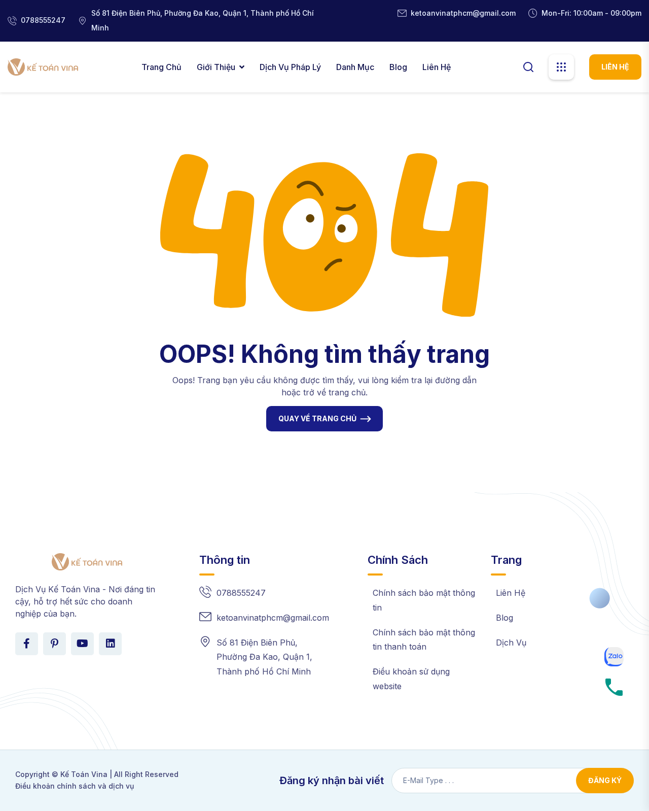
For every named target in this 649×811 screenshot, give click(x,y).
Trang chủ (161, 67)
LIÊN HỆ (615, 66)
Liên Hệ (436, 67)
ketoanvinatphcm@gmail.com (463, 13)
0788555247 (43, 20)
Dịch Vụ (511, 642)
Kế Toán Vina (83, 774)
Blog (398, 67)
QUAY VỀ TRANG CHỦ (317, 418)
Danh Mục (355, 67)
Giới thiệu (216, 67)
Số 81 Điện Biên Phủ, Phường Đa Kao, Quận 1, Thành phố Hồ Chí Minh (264, 657)
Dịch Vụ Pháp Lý (290, 67)
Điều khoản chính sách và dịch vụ (74, 786)
